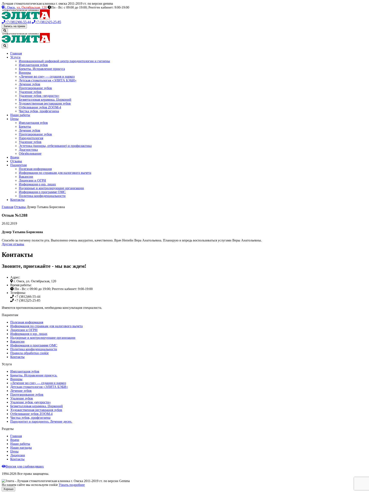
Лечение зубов (29, 84)
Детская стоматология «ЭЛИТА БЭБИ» (47, 80)
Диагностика (28, 149)
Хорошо (8, 489)
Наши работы (20, 115)
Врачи (14, 157)
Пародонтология (31, 138)
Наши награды (21, 447)
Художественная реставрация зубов (45, 103)
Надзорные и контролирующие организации (51, 188)
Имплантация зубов (33, 65)
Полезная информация (35, 169)
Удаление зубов (30, 92)
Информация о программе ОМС (42, 192)
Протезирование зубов (35, 88)
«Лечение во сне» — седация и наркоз (47, 76)
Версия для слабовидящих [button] (25, 466)
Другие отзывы (13, 244)
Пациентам (18, 165)
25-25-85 (48, 22)
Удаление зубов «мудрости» (39, 96)
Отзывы (16, 161)
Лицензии (17, 455)
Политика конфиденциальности (42, 196)
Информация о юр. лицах (37, 184)
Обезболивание (30, 153)
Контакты (17, 199)
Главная (16, 53)
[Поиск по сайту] (5, 30)
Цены (14, 119)
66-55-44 (18, 22)
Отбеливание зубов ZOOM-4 (40, 107)
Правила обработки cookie (29, 353)
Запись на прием (14, 26)
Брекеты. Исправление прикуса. (33, 375)
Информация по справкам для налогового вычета (55, 173)
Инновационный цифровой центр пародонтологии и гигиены (64, 61)
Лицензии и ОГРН (32, 180)
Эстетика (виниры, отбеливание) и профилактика (55, 146)
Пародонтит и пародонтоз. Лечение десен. (41, 421)
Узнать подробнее (72, 485)
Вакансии (26, 176)
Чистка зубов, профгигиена (39, 111)
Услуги (15, 57)
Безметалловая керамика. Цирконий (45, 99)
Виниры (25, 72)
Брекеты (25, 126)
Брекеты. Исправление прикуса (42, 69)
